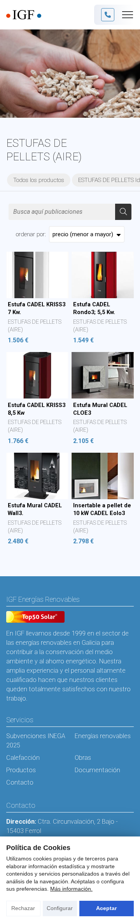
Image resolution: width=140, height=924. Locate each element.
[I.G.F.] (23, 15)
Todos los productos (38, 180)
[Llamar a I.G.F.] (108, 15)
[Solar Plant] (35, 618)
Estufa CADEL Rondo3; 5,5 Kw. (94, 308)
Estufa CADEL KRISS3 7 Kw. (36, 308)
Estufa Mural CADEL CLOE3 (100, 409)
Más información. (71, 889)
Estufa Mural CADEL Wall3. (35, 509)
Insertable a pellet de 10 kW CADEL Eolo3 (102, 509)
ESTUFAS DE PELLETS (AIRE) (34, 326)
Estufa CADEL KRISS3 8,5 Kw (36, 409)
